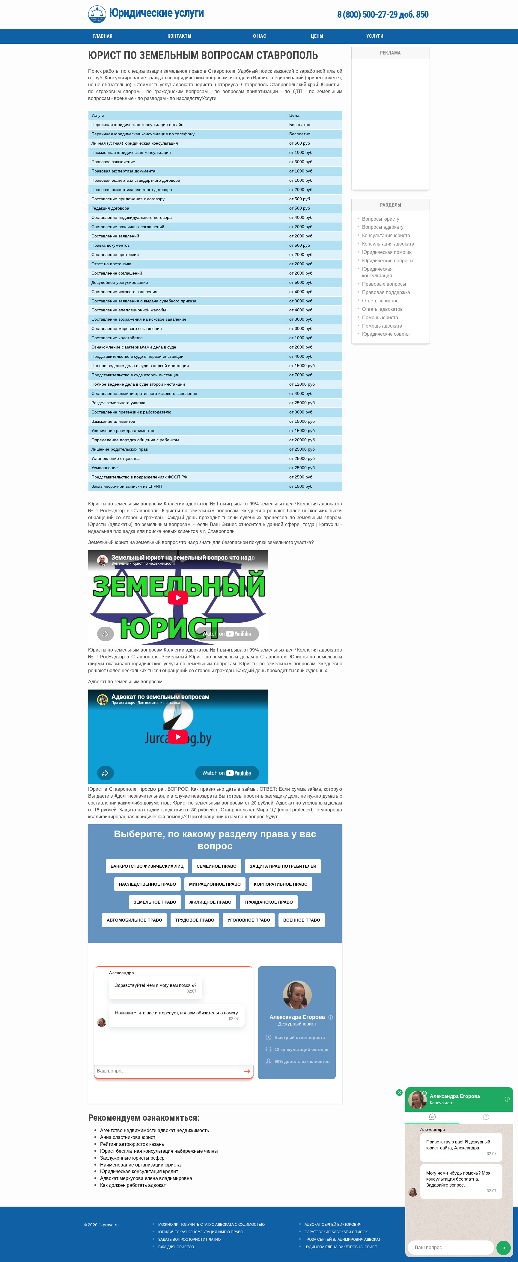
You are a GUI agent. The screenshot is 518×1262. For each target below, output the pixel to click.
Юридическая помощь (387, 252)
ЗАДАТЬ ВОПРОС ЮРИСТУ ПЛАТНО (189, 1239)
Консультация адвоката (388, 243)
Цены (317, 36)
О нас (259, 36)
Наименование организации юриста (140, 1164)
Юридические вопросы (387, 260)
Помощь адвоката (382, 325)
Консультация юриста (386, 235)
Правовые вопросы (384, 283)
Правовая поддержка (386, 292)
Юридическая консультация (377, 272)
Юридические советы (386, 333)
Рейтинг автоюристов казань (132, 1143)
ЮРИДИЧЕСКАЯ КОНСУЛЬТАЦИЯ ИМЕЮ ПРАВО (200, 1232)
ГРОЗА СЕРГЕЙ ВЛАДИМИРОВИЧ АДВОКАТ (342, 1239)
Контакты (179, 36)
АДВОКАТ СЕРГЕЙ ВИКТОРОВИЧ (333, 1224)
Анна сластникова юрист (127, 1137)
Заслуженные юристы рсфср (132, 1157)
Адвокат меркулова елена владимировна (146, 1178)
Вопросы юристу (380, 218)
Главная (102, 36)
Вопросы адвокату (382, 226)
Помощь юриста (380, 317)
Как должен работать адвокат (133, 1184)
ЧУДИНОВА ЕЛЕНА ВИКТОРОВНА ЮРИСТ (341, 1247)
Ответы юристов (380, 300)
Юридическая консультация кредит (139, 1171)
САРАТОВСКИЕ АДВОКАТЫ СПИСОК (336, 1232)
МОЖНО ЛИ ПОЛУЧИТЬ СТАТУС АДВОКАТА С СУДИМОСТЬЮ (211, 1224)
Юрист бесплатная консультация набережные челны (159, 1150)
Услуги (374, 36)
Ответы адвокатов (382, 308)
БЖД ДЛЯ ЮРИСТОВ (176, 1247)
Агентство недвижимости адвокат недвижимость (154, 1130)
